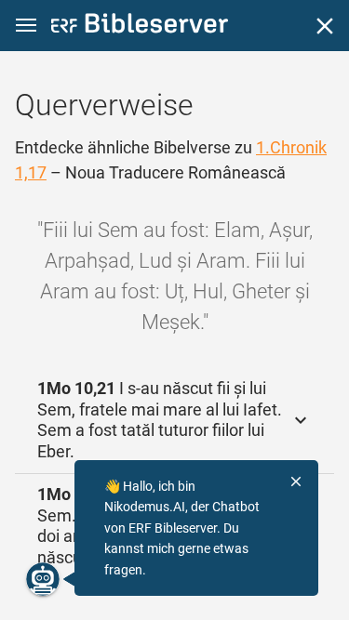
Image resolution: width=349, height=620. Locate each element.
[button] (26, 26)
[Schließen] (324, 26)
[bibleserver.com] (139, 26)
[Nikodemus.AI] (43, 579)
